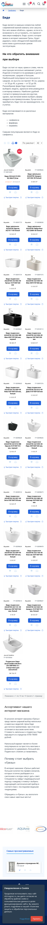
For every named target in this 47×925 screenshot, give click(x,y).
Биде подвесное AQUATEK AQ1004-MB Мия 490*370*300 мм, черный (12, 336)
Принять (37, 919)
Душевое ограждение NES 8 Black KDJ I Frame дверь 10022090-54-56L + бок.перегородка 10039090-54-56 (28, 863)
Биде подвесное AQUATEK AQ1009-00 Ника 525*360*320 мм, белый (12, 391)
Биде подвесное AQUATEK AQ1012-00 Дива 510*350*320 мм (34, 390)
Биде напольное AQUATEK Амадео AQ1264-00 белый (34, 176)
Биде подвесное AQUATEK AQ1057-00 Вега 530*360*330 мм (12, 498)
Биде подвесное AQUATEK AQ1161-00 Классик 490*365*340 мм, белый (13, 608)
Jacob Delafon (9, 170)
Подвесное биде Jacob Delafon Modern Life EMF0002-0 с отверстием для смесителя (12, 666)
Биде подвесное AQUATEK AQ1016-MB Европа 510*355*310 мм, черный (12, 445)
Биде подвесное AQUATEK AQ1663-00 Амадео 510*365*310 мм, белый (34, 608)
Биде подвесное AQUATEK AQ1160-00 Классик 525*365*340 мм (34, 554)
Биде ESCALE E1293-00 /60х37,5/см (13, 177)
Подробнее (25, 919)
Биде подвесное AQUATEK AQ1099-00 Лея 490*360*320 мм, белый (13, 554)
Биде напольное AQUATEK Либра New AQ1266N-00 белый (34, 228)
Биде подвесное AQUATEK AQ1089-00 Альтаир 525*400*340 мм (34, 499)
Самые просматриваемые (20, 851)
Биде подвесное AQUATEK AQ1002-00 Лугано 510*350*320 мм (13, 282)
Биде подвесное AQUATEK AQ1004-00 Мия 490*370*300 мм (34, 281)
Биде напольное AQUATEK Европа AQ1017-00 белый (13, 228)
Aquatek (28, 170)
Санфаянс (12, 10)
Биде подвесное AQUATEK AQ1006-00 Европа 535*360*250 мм (34, 336)
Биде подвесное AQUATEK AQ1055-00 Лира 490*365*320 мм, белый (34, 445)
